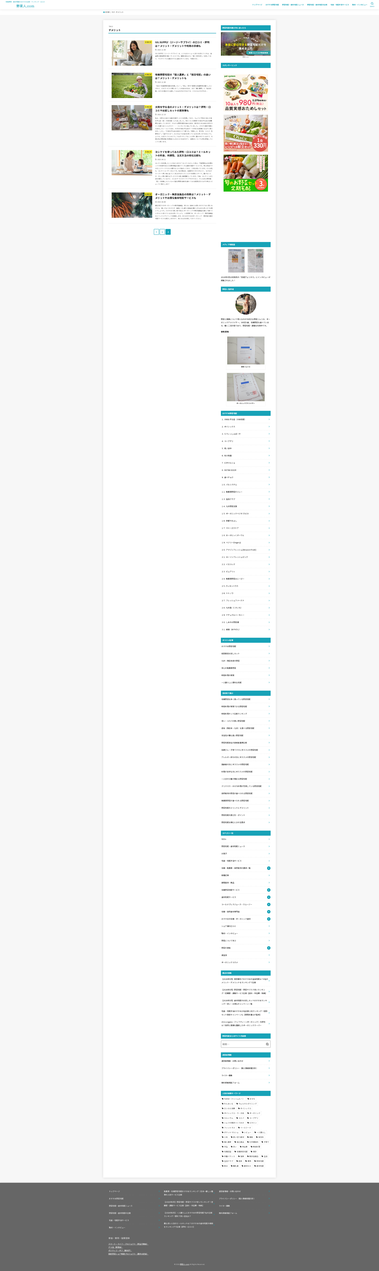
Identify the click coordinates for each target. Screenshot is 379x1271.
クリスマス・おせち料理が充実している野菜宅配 (241, 786)
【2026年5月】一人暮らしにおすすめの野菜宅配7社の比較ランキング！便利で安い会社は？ (188, 1214)
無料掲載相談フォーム (230, 1082)
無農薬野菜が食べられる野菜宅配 (235, 800)
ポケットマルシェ (231, 1132)
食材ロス (247, 1166)
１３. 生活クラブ (228, 499)
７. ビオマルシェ (228, 463)
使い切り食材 (238, 1137)
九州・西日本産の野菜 (230, 660)
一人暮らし (261, 1132)
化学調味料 (253, 1142)
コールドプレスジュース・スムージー (236, 904)
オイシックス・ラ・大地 (234, 1113)
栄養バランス (229, 1156)
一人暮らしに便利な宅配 (231, 682)
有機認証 (227, 1151)
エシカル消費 (229, 1108)
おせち (252, 1098)
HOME (107, 12)
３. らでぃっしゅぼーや (231, 434)
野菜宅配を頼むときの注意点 (233, 822)
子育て (266, 1142)
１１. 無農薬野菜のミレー (232, 491)
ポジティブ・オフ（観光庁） (120, 1250)
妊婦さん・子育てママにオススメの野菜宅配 (239, 750)
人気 (226, 1137)
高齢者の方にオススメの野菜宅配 (235, 764)
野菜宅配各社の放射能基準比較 (234, 742)
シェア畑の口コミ (228, 926)
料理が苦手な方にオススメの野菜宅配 (236, 771)
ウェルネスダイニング (248, 1103)
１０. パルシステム (229, 484)
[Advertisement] (246, 217)
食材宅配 (260, 1166)
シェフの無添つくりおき (234, 1122)
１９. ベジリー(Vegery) (231, 542)
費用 (249, 1161)
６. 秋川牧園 (226, 455)
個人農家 (227, 1142)
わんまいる (228, 1103)
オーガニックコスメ (229, 962)
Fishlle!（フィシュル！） (234, 1098)
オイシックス (245, 1108)
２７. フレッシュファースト (232, 600)
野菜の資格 (226, 948)
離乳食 (236, 1166)
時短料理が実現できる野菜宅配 (234, 706)
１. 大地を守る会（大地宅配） (233, 419)
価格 (251, 1137)
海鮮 (242, 1156)
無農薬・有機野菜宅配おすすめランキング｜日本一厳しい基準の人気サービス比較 (188, 1193)
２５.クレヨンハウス (229, 586)
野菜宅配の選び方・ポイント (233, 815)
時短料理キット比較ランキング (234, 713)
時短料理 (256, 1146)
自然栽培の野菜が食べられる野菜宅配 (236, 793)
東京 (255, 1151)
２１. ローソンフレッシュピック (234, 557)
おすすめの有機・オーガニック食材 (236, 919)
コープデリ (253, 1118)
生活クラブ (228, 1161)
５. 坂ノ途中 (226, 448)
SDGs (223, 839)
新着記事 (225, 875)
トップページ (257, 4)
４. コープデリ (227, 441)
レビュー (247, 1132)
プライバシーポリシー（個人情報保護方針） (240, 1068)
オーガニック (254, 1113)
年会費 (245, 1146)
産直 (240, 1161)
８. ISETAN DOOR (228, 470)
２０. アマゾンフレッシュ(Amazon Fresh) (238, 549)
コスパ (241, 1118)
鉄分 (226, 1166)
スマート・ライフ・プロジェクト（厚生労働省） (128, 1244)
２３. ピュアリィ (228, 571)
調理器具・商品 (227, 882)
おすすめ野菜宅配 (272, 4)
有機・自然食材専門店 (230, 911)
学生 (226, 1146)
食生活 (224, 955)
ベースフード (245, 1127)
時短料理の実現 (227, 675)
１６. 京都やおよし (229, 520)
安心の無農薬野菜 (228, 668)
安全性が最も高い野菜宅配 (232, 735)
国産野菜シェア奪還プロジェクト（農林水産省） (128, 1254)
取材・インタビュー (359, 4)
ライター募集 (226, 1075)
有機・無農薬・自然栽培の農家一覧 (236, 868)
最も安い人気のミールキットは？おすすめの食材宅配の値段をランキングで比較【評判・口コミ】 (188, 1225)
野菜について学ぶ (228, 940)
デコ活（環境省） (115, 1247)
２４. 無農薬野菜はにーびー (232, 578)
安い (235, 1146)
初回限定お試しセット (230, 653)
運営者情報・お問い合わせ (232, 1061)
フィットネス (229, 1127)
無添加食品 (253, 1156)
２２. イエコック (228, 564)
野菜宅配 (260, 1161)
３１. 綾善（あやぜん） (231, 629)
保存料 (261, 1137)
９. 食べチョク (227, 477)
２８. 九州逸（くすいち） (232, 607)
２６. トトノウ (227, 593)
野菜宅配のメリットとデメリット (235, 808)
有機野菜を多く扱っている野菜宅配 (235, 699)
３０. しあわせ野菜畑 (230, 622)
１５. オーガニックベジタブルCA (234, 513)
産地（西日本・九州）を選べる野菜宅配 (237, 728)
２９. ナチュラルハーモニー (232, 615)
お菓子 (224, 853)
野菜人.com (184, 1264)
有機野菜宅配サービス (230, 890)
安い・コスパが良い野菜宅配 (233, 721)
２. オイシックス (228, 426)
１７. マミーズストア (230, 528)
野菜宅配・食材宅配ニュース (293, 4)
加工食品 (240, 1142)
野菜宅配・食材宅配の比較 (317, 4)
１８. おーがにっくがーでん (232, 535)
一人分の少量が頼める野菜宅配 (234, 779)
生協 (266, 1156)
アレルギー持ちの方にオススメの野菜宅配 (238, 757)
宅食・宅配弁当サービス (340, 4)
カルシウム (228, 1118)
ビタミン (253, 1122)
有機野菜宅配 (242, 1151)
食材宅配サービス (228, 897)
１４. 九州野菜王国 (229, 506)
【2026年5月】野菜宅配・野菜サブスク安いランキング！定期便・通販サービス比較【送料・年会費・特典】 (188, 1204)
